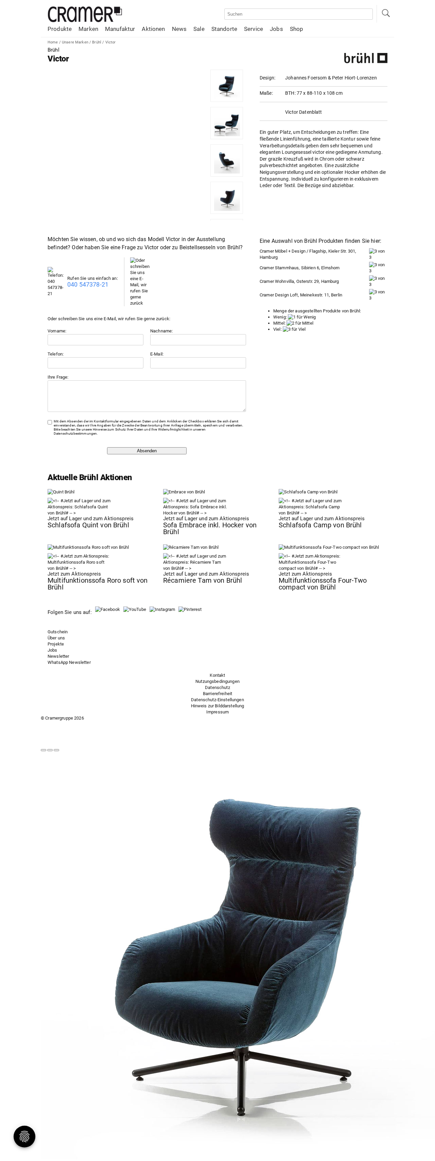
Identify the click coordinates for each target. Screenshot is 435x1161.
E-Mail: (156, 354)
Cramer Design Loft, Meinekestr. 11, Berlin (301, 294)
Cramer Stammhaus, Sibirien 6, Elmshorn (300, 267)
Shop (296, 28)
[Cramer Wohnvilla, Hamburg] (378, 284)
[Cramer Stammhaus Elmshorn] (378, 270)
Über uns (56, 637)
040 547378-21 (87, 284)
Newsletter (58, 656)
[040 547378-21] (57, 293)
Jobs (276, 28)
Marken (88, 28)
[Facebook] (107, 609)
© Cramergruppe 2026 (62, 718)
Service (253, 28)
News (179, 28)
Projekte (56, 644)
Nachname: (161, 330)
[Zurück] (43, 750)
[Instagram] (162, 609)
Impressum (217, 711)
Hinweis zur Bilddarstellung (217, 705)
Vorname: (57, 330)
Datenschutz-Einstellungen (217, 699)
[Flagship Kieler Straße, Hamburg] (378, 257)
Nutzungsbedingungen (217, 681)
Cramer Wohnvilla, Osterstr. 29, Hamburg (299, 281)
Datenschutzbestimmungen (75, 433)
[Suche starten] (385, 13)
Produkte (60, 28)
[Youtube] (134, 609)
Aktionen (153, 28)
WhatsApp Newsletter (69, 662)
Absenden (147, 450)
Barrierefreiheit (217, 693)
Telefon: (56, 354)
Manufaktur (120, 28)
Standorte (224, 28)
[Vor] (50, 750)
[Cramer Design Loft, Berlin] (378, 298)
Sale (199, 28)
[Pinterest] (190, 609)
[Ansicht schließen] (56, 750)
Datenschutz (217, 687)
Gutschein (58, 631)
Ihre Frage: (58, 377)
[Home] (85, 20)
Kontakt (217, 675)
